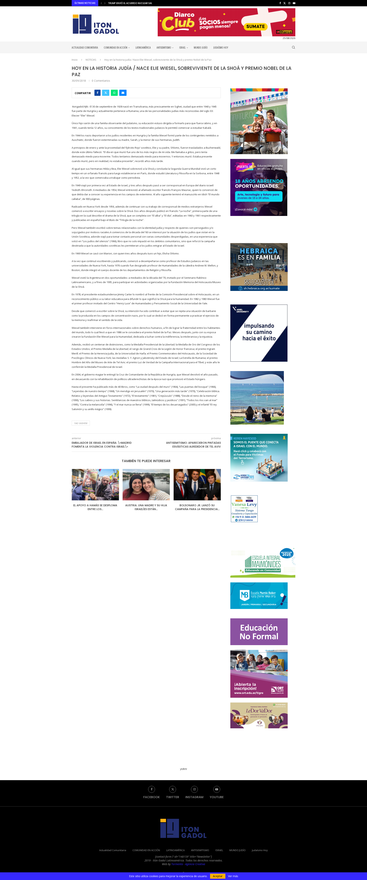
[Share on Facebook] (97, 93)
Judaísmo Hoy (220, 47)
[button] (101, 3)
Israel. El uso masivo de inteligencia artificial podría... (197, 507)
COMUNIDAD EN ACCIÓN (115, 47)
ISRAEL (182, 47)
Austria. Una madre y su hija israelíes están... (95, 507)
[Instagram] (289, 3)
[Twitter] (284, 3)
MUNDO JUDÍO (201, 47)
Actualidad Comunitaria (85, 47)
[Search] (293, 47)
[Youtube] (294, 3)
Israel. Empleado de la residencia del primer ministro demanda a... (147, 3)
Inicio (75, 59)
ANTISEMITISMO (164, 47)
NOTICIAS (91, 59)
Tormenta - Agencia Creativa (188, 864)
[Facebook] (280, 3)
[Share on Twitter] (105, 93)
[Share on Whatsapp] (114, 93)
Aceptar (217, 876)
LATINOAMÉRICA (143, 47)
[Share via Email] (123, 93)
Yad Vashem (80, 423)
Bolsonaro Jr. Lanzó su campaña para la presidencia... (146, 507)
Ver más (233, 876)
